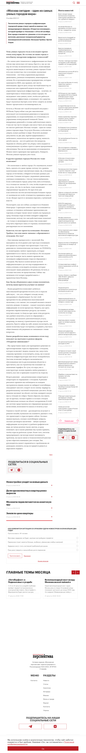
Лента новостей (65, 10)
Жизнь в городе (48, 699)
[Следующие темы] (78, 572)
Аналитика (47, 688)
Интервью (46, 691)
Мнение (46, 695)
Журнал (46, 703)
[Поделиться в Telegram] (11, 470)
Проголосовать (15, 556)
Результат (27, 556)
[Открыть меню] (78, 2)
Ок (43, 748)
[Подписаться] (19, 470)
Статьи (45, 684)
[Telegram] (62, 437)
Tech (50, 454)
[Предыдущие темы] (74, 572)
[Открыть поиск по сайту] (74, 2)
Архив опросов (43, 561)
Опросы (46, 710)
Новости (46, 680)
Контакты (34, 680)
